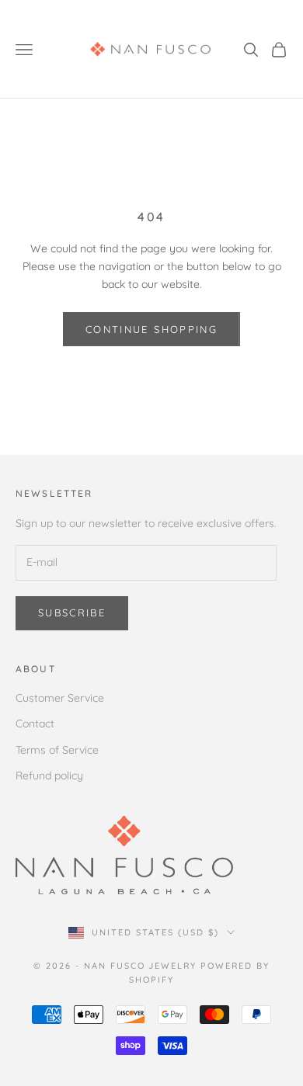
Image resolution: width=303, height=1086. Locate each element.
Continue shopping (151, 329)
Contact (35, 723)
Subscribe (72, 612)
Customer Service (60, 698)
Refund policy (49, 775)
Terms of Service (57, 750)
